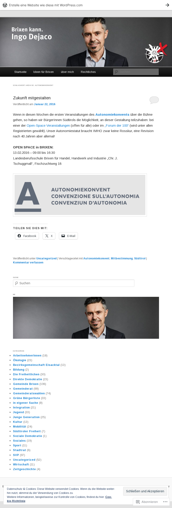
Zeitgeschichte (24, 469)
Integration (21, 407)
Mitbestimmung (122, 258)
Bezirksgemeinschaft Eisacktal (36, 365)
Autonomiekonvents (112, 114)
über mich (67, 72)
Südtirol (140, 258)
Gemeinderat (23, 388)
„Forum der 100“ (117, 125)
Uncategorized (46, 258)
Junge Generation (26, 417)
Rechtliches (88, 72)
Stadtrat (19, 450)
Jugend (18, 412)
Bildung (18, 369)
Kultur (17, 421)
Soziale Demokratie (27, 436)
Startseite (20, 72)
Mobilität (19, 426)
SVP (16, 455)
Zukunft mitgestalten (32, 98)
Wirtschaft (21, 464)
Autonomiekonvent (96, 258)
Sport (17, 445)
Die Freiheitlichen (26, 374)
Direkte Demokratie (27, 379)
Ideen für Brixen (43, 72)
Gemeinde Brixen (26, 384)
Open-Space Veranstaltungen (48, 125)
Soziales (19, 440)
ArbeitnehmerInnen (27, 355)
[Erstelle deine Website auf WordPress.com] (86, 5)
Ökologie (19, 360)
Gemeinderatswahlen (29, 393)
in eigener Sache (25, 402)
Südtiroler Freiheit (27, 431)
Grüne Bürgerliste (26, 398)
